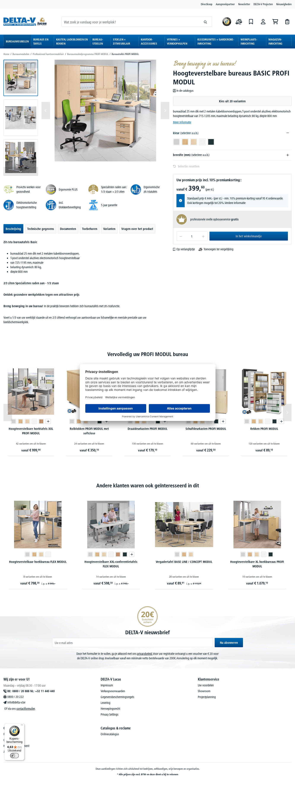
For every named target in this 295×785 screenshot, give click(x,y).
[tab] (13, 228)
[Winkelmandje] (275, 21)
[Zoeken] (205, 22)
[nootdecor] (41, 421)
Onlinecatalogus (110, 734)
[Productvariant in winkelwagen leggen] (48, 421)
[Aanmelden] (263, 21)
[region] (86, 118)
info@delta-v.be (16, 702)
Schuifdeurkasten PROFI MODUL (206, 429)
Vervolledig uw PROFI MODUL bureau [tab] (147, 354)
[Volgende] (165, 110)
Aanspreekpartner (225, 4)
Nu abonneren (229, 643)
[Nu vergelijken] (239, 21)
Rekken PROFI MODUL (264, 429)
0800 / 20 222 (15, 696)
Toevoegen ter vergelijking (218, 249)
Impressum (107, 685)
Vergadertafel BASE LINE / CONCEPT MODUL (184, 562)
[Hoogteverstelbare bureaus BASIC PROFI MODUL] (105, 110)
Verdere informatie (235, 203)
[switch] (14, 755)
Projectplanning (207, 696)
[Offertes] (287, 21)
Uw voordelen (206, 685)
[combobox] (130, 22)
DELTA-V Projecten (263, 4)
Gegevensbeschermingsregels (117, 696)
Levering (105, 702)
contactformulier (25, 709)
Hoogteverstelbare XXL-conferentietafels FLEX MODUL (110, 564)
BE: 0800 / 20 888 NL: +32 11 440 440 (31, 691)
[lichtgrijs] (13, 421)
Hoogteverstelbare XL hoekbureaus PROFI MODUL (257, 564)
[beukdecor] (20, 421)
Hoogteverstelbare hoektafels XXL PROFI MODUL (31, 431)
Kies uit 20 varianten (232, 101)
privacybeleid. (144, 654)
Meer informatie (182, 122)
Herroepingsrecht (110, 708)
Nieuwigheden (284, 4)
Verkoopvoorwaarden (113, 691)
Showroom (204, 691)
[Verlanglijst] (251, 21)
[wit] (34, 421)
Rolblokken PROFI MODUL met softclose (89, 431)
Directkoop (206, 4)
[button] (20, 78)
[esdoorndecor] (27, 421)
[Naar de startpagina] (25, 22)
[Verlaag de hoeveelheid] (180, 236)
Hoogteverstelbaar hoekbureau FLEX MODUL (38, 562)
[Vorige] (45, 110)
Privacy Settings (109, 714)
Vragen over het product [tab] (137, 229)
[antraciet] (99, 421)
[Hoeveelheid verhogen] (203, 236)
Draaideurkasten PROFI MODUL (147, 429)
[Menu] (21, 726)
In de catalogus (184, 91)
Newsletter (244, 4)
